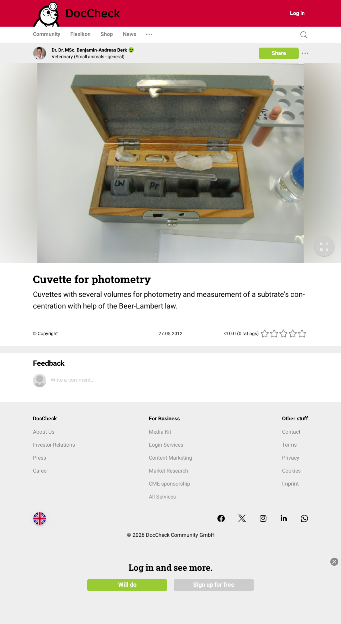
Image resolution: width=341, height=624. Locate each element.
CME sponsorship (169, 484)
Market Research (168, 471)
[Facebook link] (221, 519)
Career (40, 471)
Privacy (290, 458)
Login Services (166, 445)
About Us (43, 432)
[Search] (302, 35)
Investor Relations (54, 445)
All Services (162, 497)
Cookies (291, 471)
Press (39, 458)
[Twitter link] (242, 519)
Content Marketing (170, 458)
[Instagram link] (263, 519)
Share (279, 53)
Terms (289, 445)
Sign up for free (213, 584)
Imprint (290, 484)
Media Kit (160, 432)
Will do (127, 584)
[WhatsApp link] (304, 519)
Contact (291, 432)
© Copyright (45, 333)
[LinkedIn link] (283, 519)
